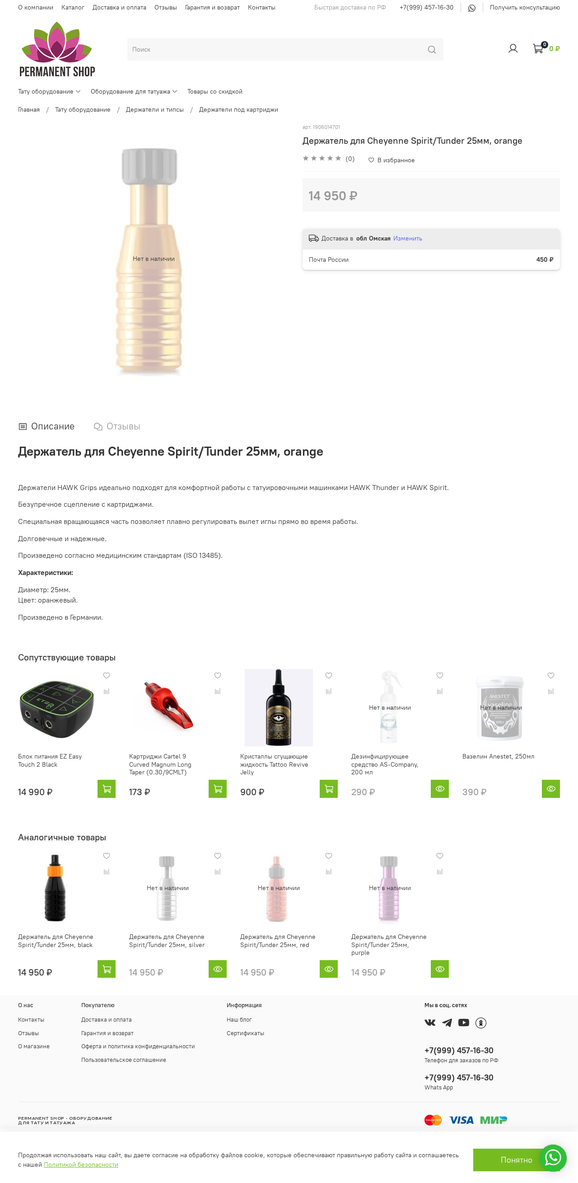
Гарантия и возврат (212, 7)
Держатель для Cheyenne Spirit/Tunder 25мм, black (55, 941)
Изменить (407, 238)
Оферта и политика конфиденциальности (138, 1046)
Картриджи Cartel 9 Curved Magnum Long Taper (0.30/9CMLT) (160, 764)
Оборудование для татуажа (130, 91)
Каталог (72, 7)
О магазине (34, 1046)
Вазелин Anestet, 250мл (498, 756)
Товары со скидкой (214, 91)
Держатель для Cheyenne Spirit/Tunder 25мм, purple (389, 945)
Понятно (516, 1160)
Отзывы (165, 7)
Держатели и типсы (155, 109)
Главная (29, 109)
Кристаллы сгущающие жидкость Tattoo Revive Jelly (274, 764)
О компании (35, 7)
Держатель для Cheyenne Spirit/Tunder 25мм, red (278, 941)
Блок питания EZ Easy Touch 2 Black (50, 760)
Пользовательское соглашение (123, 1059)
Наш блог (239, 1019)
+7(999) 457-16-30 (427, 7)
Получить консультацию (525, 7)
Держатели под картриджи (238, 109)
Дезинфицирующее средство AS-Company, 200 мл (385, 764)
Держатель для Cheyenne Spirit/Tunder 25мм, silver (167, 941)
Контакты (261, 7)
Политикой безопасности (81, 1164)
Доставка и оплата (119, 7)
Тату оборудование (46, 91)
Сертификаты (245, 1033)
